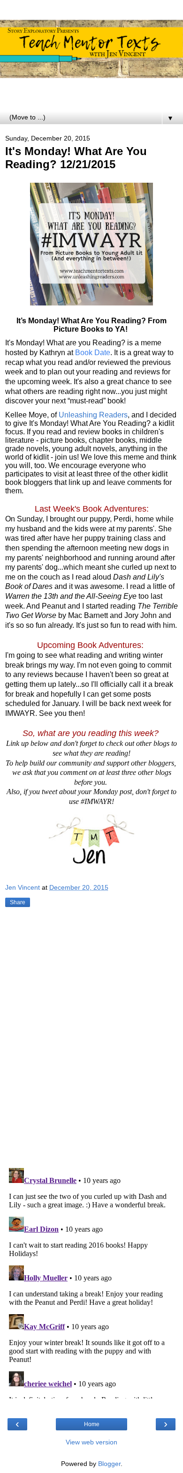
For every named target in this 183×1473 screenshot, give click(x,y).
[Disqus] (91, 1039)
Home (91, 1424)
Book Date (92, 353)
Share (17, 902)
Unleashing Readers (93, 415)
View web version (91, 1442)
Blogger (109, 1463)
